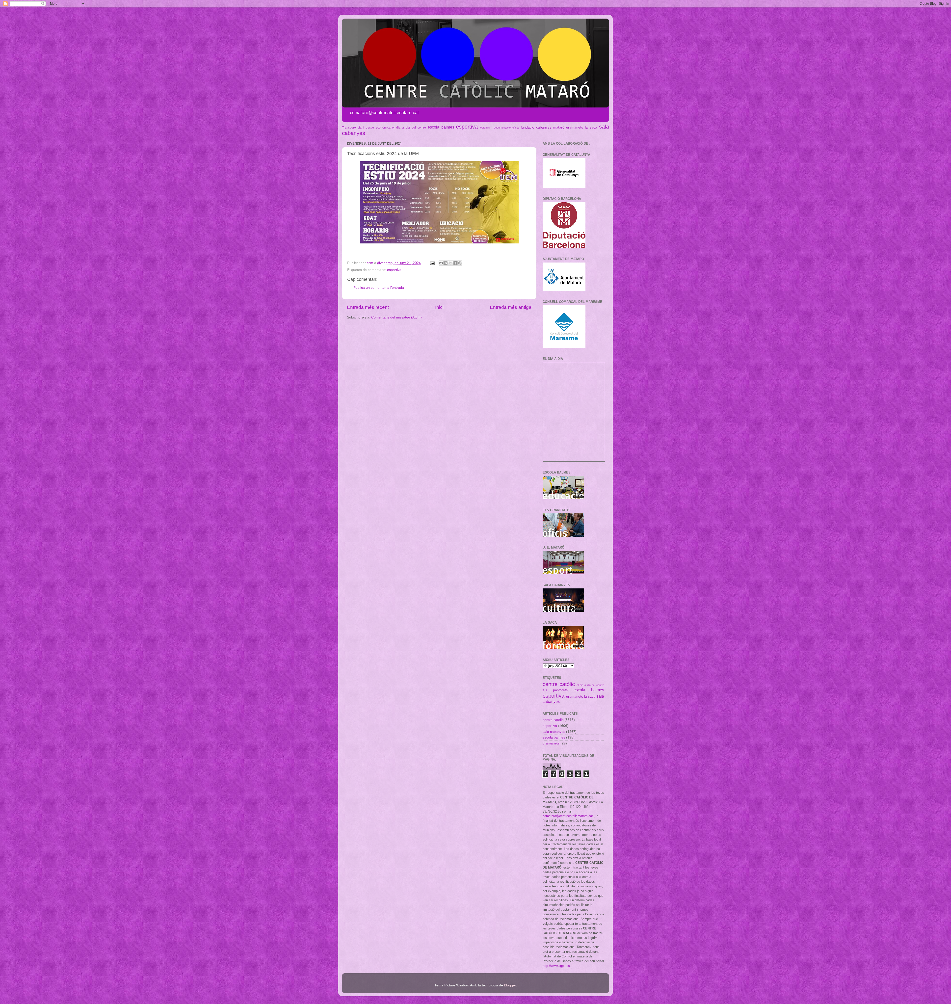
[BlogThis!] (445, 263)
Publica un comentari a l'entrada (378, 288)
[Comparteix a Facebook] (455, 263)
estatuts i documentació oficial (499, 127)
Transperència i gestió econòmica (366, 127)
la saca (591, 127)
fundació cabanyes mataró (542, 127)
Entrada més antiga (510, 307)
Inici (439, 307)
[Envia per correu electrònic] (441, 263)
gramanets (574, 127)
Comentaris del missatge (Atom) (396, 317)
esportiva (467, 127)
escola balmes (441, 127)
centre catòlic (559, 684)
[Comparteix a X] (450, 263)
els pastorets (555, 690)
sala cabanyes (554, 732)
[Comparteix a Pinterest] (459, 263)
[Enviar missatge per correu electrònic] (432, 263)
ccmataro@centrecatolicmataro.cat (568, 816)
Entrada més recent (368, 307)
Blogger (510, 985)
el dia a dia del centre (409, 127)
